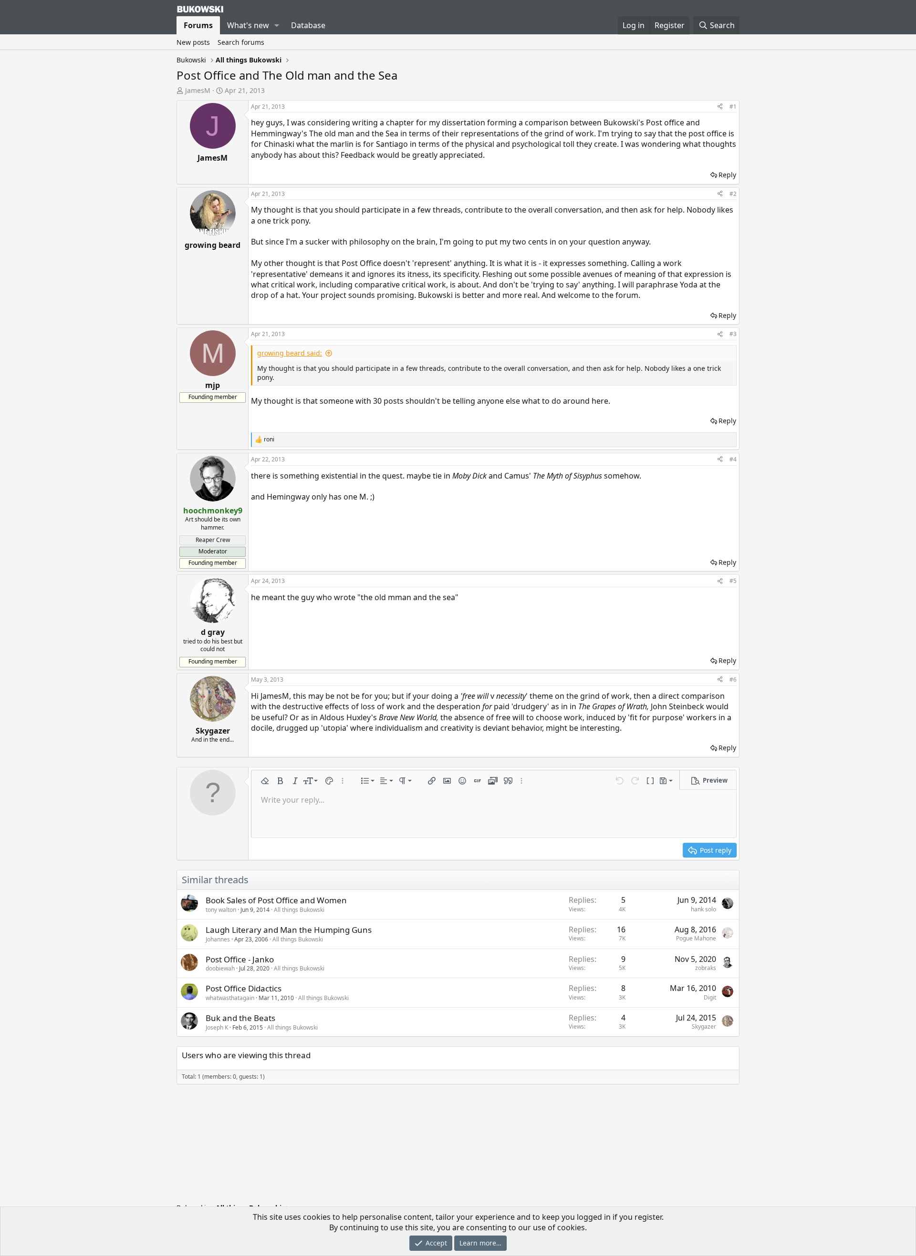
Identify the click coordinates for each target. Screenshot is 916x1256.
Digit (710, 997)
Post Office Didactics (243, 988)
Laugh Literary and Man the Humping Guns (289, 929)
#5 (733, 581)
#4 (733, 459)
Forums (198, 25)
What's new (248, 25)
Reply (727, 174)
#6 (733, 679)
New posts (193, 42)
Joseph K (217, 1027)
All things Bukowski (299, 910)
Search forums (241, 42)
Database (308, 25)
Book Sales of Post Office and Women (276, 900)
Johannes (218, 939)
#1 (733, 106)
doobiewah (220, 968)
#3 (733, 334)
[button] (277, 25)
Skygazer (704, 1026)
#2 (733, 194)
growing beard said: (289, 352)
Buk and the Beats (240, 1017)
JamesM (197, 90)
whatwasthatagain (230, 998)
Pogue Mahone (696, 938)
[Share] (720, 107)
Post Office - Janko (240, 959)
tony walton (221, 910)
